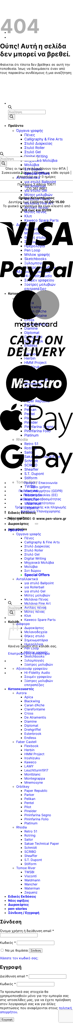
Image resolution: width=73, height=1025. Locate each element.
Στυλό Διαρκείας (37, 546)
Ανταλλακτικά (28, 177)
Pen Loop (31, 648)
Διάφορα (23, 624)
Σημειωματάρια (36, 640)
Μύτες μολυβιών (38, 195)
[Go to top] (36, 523)
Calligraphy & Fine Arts (42, 542)
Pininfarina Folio (36, 819)
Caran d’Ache (34, 705)
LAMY (29, 766)
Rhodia (21, 827)
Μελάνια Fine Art (37, 603)
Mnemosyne (33, 782)
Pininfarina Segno (37, 815)
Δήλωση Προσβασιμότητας (40, 499)
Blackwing (32, 701)
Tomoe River (25, 868)
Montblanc (32, 774)
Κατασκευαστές (21, 689)
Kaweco (30, 762)
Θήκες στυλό (34, 636)
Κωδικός (8, 943)
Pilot (27, 807)
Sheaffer (30, 856)
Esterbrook (32, 734)
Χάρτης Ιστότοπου (41, 503)
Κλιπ (27, 616)
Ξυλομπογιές (34, 660)
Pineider (30, 811)
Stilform (30, 478)
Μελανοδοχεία (35, 632)
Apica (28, 697)
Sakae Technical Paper (41, 843)
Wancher (31, 884)
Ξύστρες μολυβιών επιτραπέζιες (38, 683)
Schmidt (30, 848)
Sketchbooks (34, 656)
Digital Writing (36, 156)
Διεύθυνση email (14, 976)
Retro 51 (30, 831)
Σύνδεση (36, 950)
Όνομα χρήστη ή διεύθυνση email (27, 931)
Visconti (30, 876)
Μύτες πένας (34, 611)
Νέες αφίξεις (18, 518)
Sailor (28, 839)
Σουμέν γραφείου (38, 677)
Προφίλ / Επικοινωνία (40, 483)
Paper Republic (35, 791)
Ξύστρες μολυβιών (38, 664)
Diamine (30, 721)
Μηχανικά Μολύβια (40, 160)
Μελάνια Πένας (36, 599)
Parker (29, 795)
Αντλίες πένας (35, 607)
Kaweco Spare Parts (40, 620)
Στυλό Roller (33, 550)
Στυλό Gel (32, 152)
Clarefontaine (34, 709)
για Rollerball (35, 186)
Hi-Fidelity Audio (37, 673)
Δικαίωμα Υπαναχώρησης (40, 511)
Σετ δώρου (33, 169)
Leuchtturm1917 (36, 770)
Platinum (31, 823)
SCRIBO (30, 852)
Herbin (29, 750)
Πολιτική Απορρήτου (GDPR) (41, 491)
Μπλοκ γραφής (36, 652)
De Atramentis (35, 717)
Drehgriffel (32, 729)
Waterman (32, 888)
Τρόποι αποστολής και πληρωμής (40, 507)
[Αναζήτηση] (11, 613)
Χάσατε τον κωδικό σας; (19, 958)
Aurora (21, 693)
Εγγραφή (7, 1019)
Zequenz (31, 892)
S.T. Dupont (33, 860)
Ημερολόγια (33, 644)
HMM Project (34, 754)
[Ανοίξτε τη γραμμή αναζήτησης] (10, 604)
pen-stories (17, 909)
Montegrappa (34, 778)
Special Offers (37, 173)
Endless (30, 738)
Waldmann (32, 880)
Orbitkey (22, 786)
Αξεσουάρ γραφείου (31, 668)
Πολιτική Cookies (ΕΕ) (40, 495)
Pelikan (29, 799)
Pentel (29, 803)
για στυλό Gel (35, 190)
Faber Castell (26, 742)
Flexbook (31, 746)
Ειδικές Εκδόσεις (22, 896)
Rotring (29, 835)
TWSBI (29, 486)
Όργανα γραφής (28, 534)
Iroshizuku (32, 758)
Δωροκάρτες (18, 524)
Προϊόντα (15, 530)
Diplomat (31, 725)
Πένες (29, 538)
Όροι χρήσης (40, 487)
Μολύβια (31, 165)
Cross (28, 713)
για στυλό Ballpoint (40, 182)
